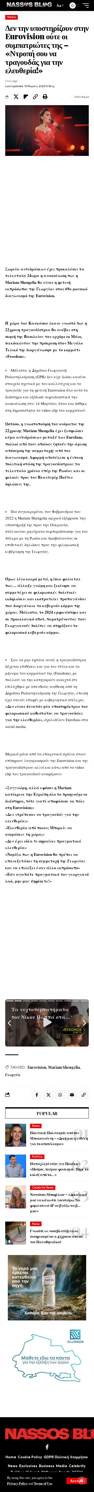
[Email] (72, 1094)
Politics (37, 1156)
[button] (76, 1481)
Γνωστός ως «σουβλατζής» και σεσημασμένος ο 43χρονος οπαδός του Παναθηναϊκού (56, 1236)
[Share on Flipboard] (25, 96)
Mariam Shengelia (64, 1067)
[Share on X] (15, 96)
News (36, 1126)
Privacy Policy (17, 1483)
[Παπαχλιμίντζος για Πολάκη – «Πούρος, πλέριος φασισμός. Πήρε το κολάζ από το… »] (15, 1166)
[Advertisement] (47, 211)
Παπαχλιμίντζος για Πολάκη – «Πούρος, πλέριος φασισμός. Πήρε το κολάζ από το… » (59, 1169)
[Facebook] (47, 1447)
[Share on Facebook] (36, 1094)
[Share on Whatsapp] (60, 1094)
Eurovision (36, 1067)
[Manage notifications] (82, 1480)
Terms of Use (43, 1483)
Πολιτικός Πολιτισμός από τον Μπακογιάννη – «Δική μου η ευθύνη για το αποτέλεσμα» (59, 1138)
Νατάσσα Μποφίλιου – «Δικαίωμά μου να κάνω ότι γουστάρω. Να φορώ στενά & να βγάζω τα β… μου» (58, 1202)
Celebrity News (43, 1187)
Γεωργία (12, 1074)
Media (11, 17)
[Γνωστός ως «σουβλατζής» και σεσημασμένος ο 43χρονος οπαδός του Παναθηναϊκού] (15, 1233)
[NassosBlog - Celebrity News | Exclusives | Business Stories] (29, 5)
